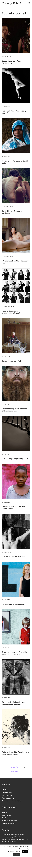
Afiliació (4, 812)
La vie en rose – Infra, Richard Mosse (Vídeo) (13, 507)
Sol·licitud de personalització (11, 801)
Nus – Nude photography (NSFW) (15, 459)
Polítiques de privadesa (10, 821)
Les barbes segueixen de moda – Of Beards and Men (15, 410)
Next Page (16, 771)
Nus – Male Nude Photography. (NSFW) (14, 112)
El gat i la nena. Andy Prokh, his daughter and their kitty (14, 653)
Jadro (7, 854)
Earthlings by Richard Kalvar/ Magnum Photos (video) (13, 703)
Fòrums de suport (8, 798)
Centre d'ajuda (7, 795)
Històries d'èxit (7, 792)
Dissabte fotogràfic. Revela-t (13, 556)
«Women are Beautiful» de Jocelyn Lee (16, 262)
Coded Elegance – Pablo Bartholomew (11, 62)
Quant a (4, 789)
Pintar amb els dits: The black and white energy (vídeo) (15, 753)
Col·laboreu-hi (6, 818)
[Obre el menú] (29, 3)
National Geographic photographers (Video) (11, 312)
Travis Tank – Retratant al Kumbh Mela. (15, 162)
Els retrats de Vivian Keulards (13, 604)
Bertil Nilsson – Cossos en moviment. (12, 212)
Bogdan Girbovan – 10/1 (11, 361)
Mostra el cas (6, 815)
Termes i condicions (8, 823)
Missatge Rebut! (11, 3)
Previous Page (13, 767)
